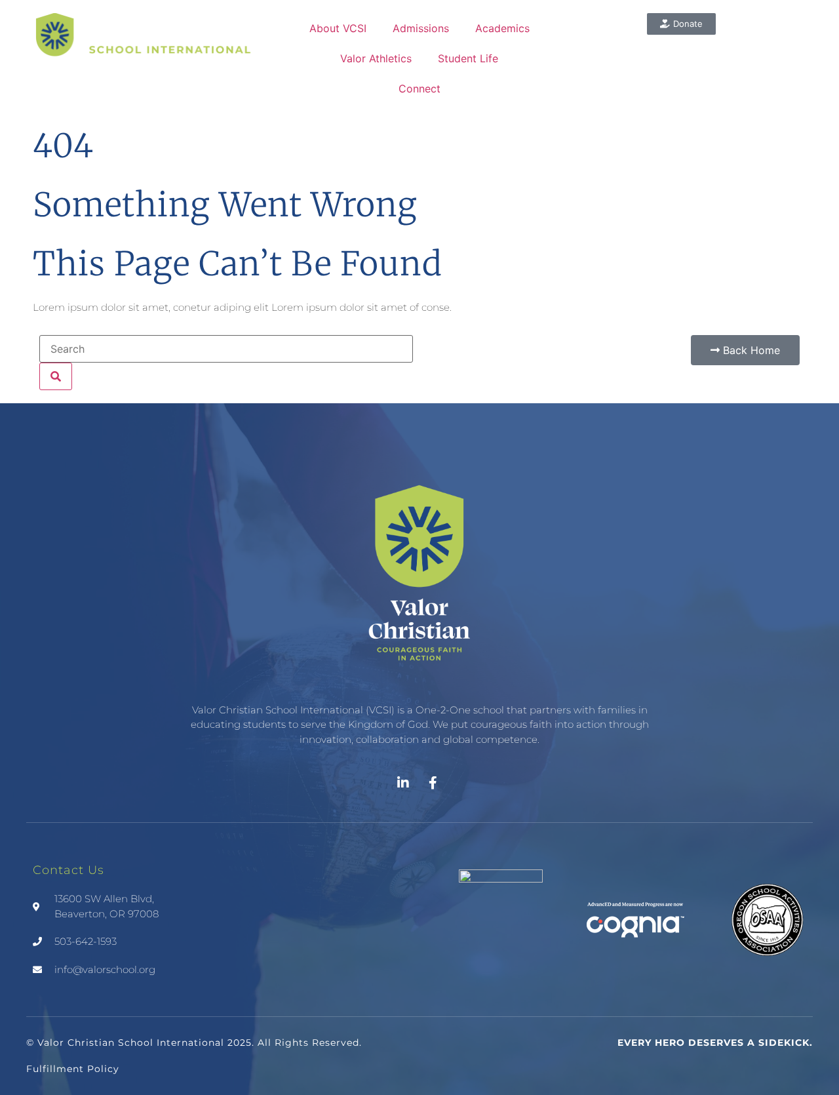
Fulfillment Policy (72, 1069)
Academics (502, 28)
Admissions (421, 28)
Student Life (468, 58)
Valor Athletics (376, 58)
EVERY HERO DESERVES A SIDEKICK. (715, 1042)
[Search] (55, 376)
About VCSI (337, 28)
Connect (419, 88)
